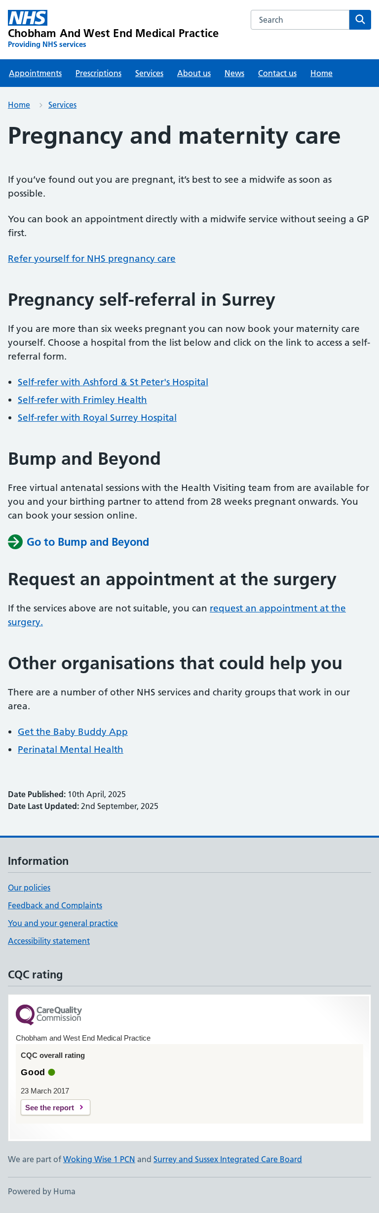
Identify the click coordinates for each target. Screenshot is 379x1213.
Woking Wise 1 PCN (99, 1159)
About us (194, 73)
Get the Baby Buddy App (73, 731)
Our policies (29, 887)
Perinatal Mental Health (70, 749)
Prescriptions (98, 73)
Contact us (277, 73)
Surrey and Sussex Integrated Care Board (227, 1159)
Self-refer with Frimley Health (82, 399)
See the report (49, 1107)
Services (149, 73)
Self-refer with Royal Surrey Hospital (97, 417)
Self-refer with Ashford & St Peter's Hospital (113, 382)
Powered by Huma (42, 1191)
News (234, 73)
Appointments (35, 73)
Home (321, 73)
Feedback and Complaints (55, 905)
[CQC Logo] (49, 1016)
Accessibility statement (49, 941)
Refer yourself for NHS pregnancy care (92, 258)
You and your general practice (63, 923)
